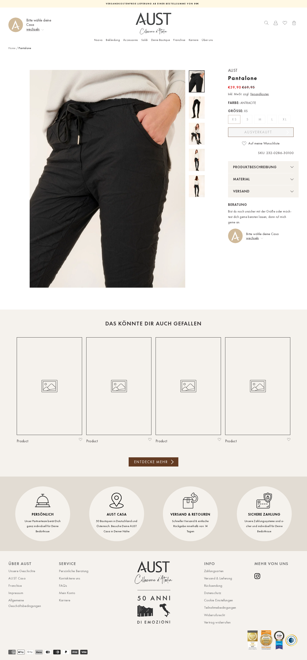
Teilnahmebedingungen (220, 607)
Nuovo (98, 40)
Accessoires (130, 40)
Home (11, 48)
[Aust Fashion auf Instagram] (258, 576)
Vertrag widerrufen (217, 622)
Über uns (207, 40)
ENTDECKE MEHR (151, 462)
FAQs (63, 585)
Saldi (144, 40)
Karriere (194, 40)
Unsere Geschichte (21, 571)
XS (234, 119)
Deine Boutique (160, 40)
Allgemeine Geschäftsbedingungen (24, 603)
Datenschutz (212, 593)
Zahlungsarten (214, 571)
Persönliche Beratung (74, 571)
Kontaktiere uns (69, 578)
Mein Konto (67, 593)
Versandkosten (259, 94)
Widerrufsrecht (214, 615)
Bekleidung (113, 40)
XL (285, 119)
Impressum (15, 593)
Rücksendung (213, 585)
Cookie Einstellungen (218, 600)
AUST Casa (16, 578)
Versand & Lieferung (218, 578)
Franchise (179, 40)
